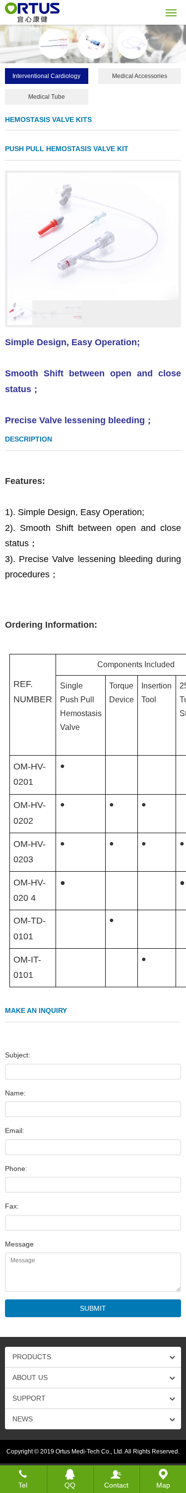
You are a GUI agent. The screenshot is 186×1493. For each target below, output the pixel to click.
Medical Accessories (139, 76)
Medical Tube (46, 96)
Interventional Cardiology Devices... (46, 78)
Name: (15, 1093)
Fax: (12, 1206)
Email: (14, 1130)
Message (19, 1244)
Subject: (17, 1055)
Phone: (16, 1168)
